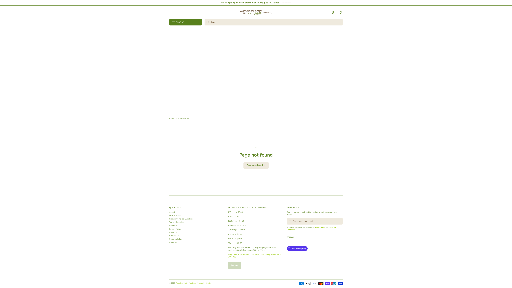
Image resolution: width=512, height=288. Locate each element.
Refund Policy (175, 225)
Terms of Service (176, 222)
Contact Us (174, 236)
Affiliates (173, 242)
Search (172, 212)
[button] (341, 12)
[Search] (207, 22)
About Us (173, 232)
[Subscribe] (339, 221)
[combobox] (274, 22)
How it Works (175, 215)
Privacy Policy (175, 229)
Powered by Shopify (204, 283)
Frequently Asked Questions (181, 219)
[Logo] (256, 12)
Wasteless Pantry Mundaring (186, 283)
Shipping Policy (175, 239)
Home (171, 119)
